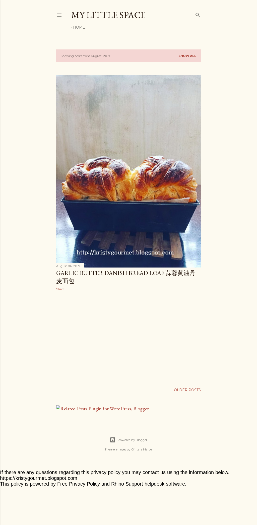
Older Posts (187, 390)
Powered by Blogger (132, 440)
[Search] (198, 14)
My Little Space (108, 15)
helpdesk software (165, 484)
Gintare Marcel (142, 449)
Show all (187, 56)
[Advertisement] (128, 338)
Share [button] (60, 289)
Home (79, 27)
